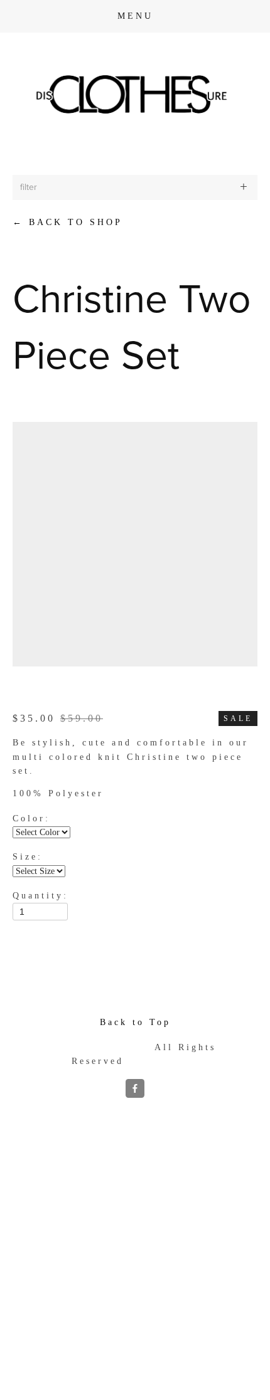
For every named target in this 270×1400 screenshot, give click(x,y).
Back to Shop (67, 222)
